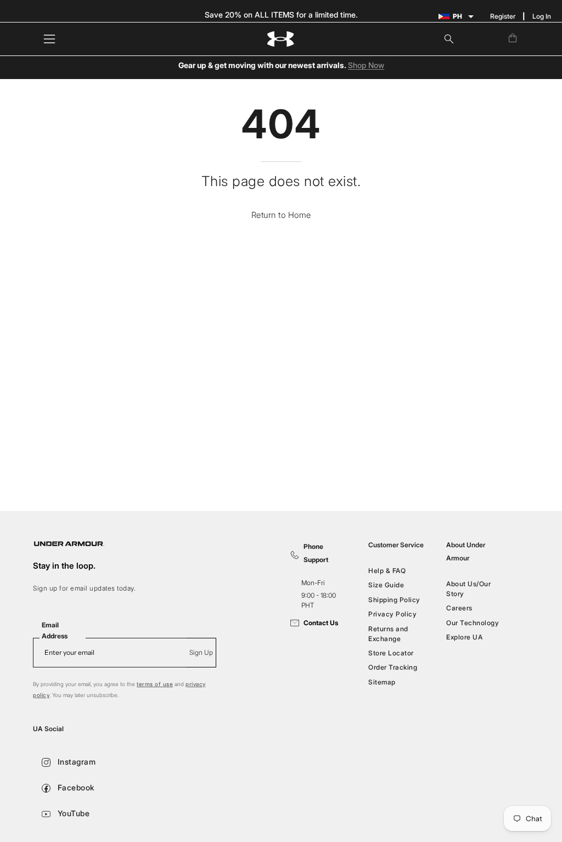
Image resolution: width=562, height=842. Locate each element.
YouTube (72, 813)
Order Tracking (392, 667)
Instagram (75, 761)
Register (502, 16)
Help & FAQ (387, 570)
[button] (449, 39)
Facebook (75, 787)
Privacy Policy (392, 614)
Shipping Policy (394, 600)
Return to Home (281, 215)
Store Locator (391, 653)
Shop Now (366, 65)
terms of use (155, 684)
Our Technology (472, 623)
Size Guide (386, 585)
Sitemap (382, 681)
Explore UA (464, 637)
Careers (459, 608)
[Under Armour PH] (281, 39)
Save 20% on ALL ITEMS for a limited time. (281, 14)
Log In (541, 16)
